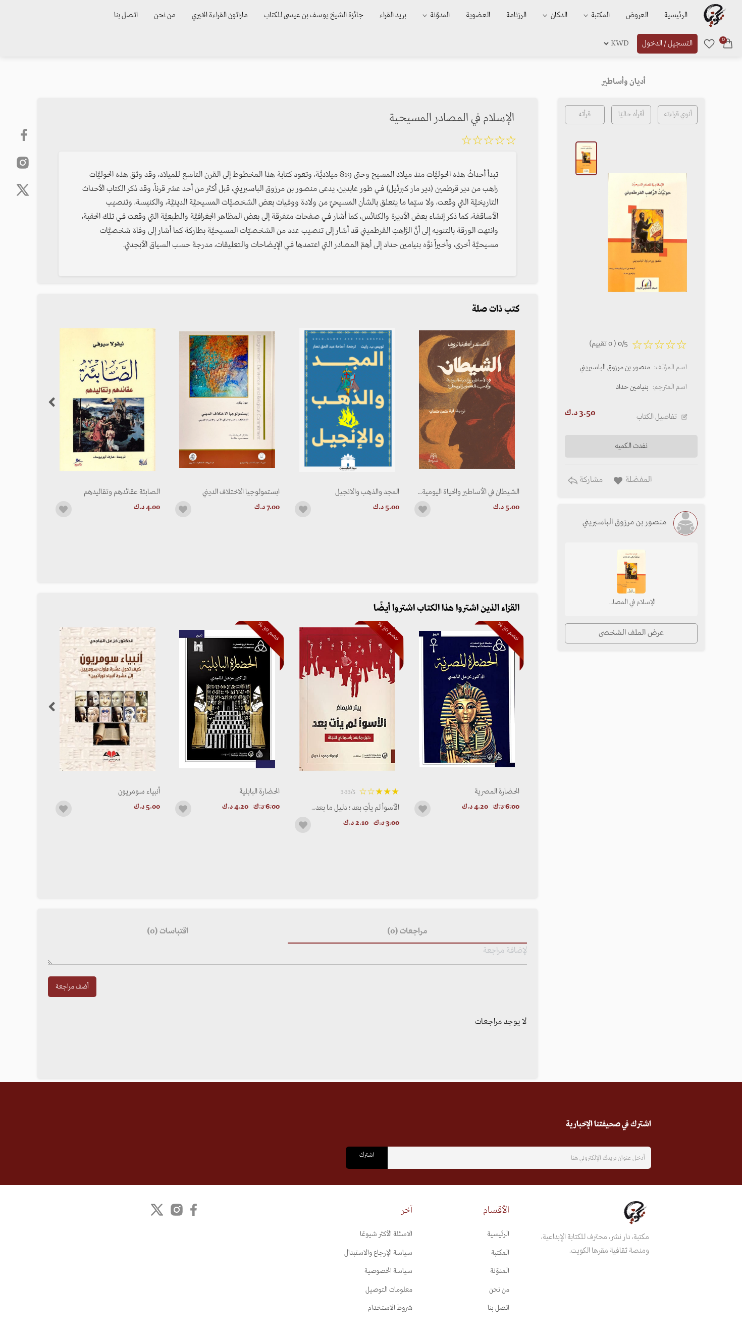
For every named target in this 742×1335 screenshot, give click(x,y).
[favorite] (709, 43)
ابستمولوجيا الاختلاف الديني (241, 492)
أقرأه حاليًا (631, 114)
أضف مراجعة (72, 986)
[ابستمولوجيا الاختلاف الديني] (227, 400)
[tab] (407, 931)
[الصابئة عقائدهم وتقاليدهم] (108, 400)
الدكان (558, 15)
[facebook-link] (25, 135)
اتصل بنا (126, 15)
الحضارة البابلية (259, 791)
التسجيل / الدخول (667, 43)
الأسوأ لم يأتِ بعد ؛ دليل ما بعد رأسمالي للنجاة (357, 807)
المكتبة (600, 15)
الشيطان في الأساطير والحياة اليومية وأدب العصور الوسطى (470, 492)
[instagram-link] (23, 162)
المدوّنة (499, 1271)
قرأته (584, 114)
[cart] (728, 43)
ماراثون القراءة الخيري (220, 15)
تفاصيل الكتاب (657, 416)
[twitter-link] (157, 1210)
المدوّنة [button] (439, 15)
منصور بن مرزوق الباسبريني (615, 367)
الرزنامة (516, 15)
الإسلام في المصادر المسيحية (631, 603)
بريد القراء (393, 15)
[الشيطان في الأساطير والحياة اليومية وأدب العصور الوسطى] (466, 400)
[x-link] (23, 190)
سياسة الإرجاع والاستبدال (378, 1253)
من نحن (165, 15)
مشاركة (590, 480)
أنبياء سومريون (139, 791)
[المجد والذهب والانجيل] (347, 400)
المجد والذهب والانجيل (367, 492)
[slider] (488, 142)
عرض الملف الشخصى (631, 633)
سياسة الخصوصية (388, 1271)
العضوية (478, 15)
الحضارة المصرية (496, 791)
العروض (637, 15)
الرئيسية (675, 15)
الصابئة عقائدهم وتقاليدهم (122, 492)
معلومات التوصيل (388, 1289)
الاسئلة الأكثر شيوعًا (386, 1234)
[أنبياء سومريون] (108, 699)
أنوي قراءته (678, 114)
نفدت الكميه (631, 446)
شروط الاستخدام (390, 1308)
